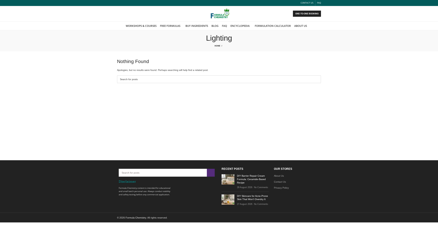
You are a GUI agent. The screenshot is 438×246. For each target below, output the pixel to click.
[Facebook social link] (119, 3)
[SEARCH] (317, 79)
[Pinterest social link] (135, 3)
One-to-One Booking (307, 13)
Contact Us (280, 181)
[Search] (320, 25)
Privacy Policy (281, 187)
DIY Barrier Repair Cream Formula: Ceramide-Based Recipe (251, 179)
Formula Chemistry (136, 217)
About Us (279, 175)
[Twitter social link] (123, 3)
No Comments (261, 187)
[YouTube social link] (131, 3)
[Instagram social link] (127, 3)
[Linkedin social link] (139, 3)
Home (217, 46)
